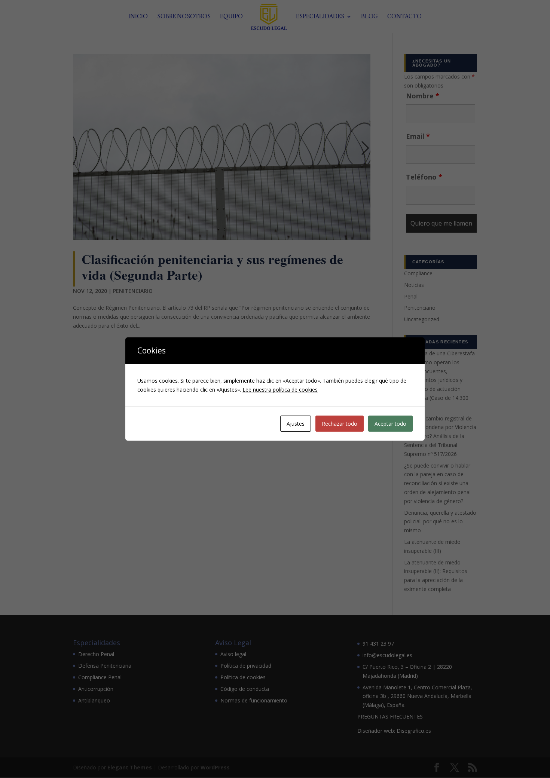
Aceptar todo (390, 423)
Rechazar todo (339, 423)
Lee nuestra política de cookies (280, 389)
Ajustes (296, 423)
